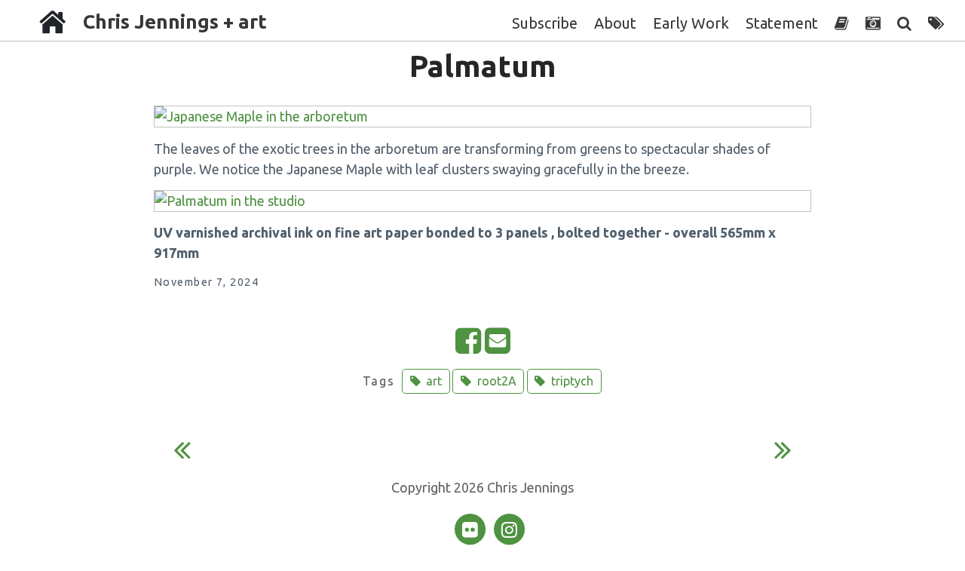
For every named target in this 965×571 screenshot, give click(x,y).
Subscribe (544, 23)
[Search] (904, 23)
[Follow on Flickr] (471, 528)
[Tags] (936, 23)
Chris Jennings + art (175, 21)
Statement (782, 23)
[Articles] (842, 23)
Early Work (691, 23)
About (615, 23)
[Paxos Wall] (783, 454)
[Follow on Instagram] (509, 528)
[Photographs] (873, 23)
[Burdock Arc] (182, 454)
